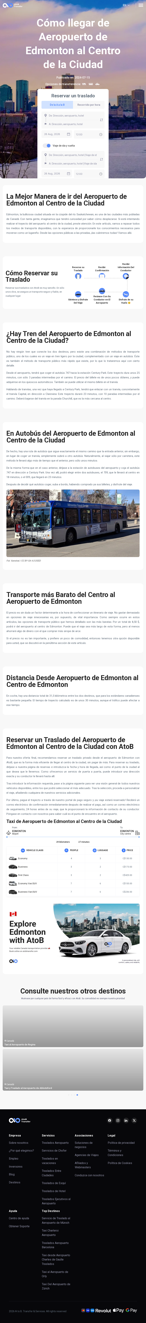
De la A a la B (57, 104)
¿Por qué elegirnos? (21, 1150)
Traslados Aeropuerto (55, 1142)
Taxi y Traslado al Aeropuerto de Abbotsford (28, 1088)
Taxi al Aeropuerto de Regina (19, 1044)
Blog (12, 1174)
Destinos (14, 1182)
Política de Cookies (120, 1163)
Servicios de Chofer (54, 1150)
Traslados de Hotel (54, 1191)
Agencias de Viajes (87, 1155)
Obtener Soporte (19, 1226)
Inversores (15, 1166)
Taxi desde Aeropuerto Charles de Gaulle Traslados (56, 1260)
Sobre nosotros (18, 1142)
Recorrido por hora (88, 104)
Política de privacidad (121, 1142)
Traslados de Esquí (54, 1183)
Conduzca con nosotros (89, 1175)
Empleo (13, 1158)
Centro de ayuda (19, 1218)
